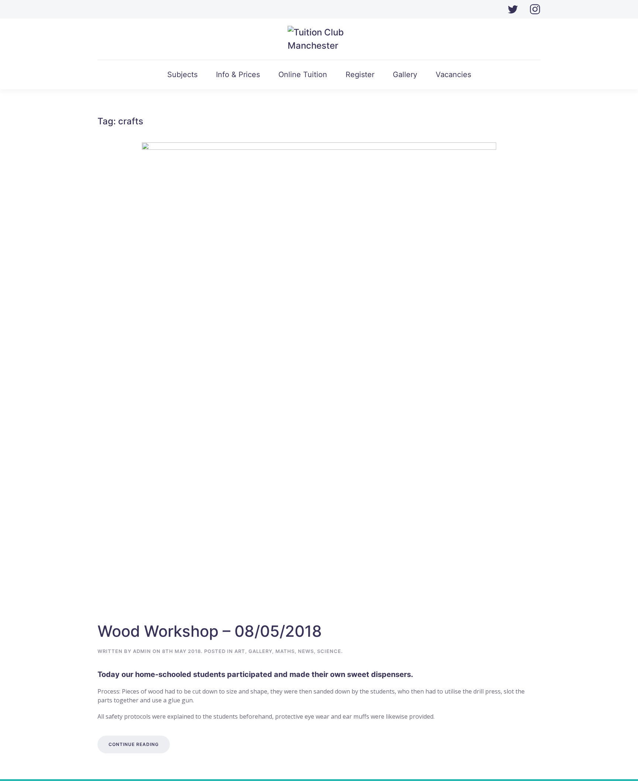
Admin (142, 651)
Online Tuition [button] (302, 74)
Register (360, 74)
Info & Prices (238, 74)
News (306, 651)
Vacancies (453, 74)
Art (239, 651)
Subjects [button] (182, 74)
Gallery (405, 74)
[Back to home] (319, 39)
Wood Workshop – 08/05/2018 (209, 631)
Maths (285, 651)
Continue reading (134, 744)
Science (329, 651)
